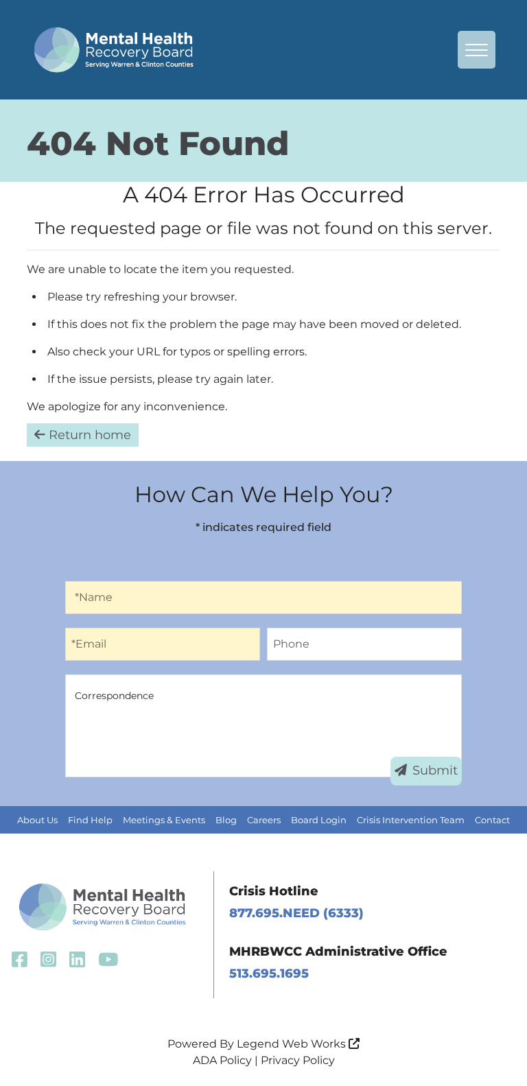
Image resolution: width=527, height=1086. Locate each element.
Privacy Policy (298, 1060)
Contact (492, 819)
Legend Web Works (293, 1043)
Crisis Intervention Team (411, 819)
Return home (88, 434)
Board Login (319, 819)
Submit (435, 770)
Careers (264, 819)
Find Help (90, 819)
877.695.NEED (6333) (296, 913)
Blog (226, 819)
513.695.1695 (269, 973)
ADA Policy (222, 1060)
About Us (37, 819)
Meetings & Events (164, 819)
